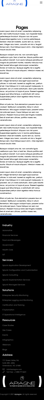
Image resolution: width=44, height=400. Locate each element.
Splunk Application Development (16, 265)
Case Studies (8, 325)
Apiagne (17, 394)
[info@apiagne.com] (4, 369)
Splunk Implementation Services (16, 280)
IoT (3, 255)
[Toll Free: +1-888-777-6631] (4, 372)
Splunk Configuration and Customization (20, 270)
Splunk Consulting (10, 275)
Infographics (7, 340)
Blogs (4, 349)
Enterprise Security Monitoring (15, 295)
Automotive (7, 230)
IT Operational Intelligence (13, 315)
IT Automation (8, 310)
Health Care (7, 250)
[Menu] (41, 2)
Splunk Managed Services (13, 285)
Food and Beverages (11, 240)
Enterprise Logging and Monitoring (17, 300)
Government (7, 245)
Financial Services (10, 235)
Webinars (6, 345)
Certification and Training (13, 305)
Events (5, 335)
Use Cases (6, 330)
